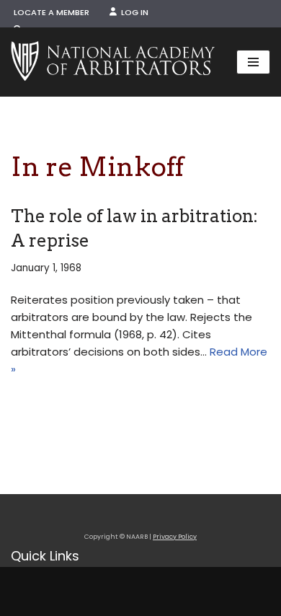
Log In (132, 12)
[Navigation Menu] (253, 62)
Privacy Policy (175, 536)
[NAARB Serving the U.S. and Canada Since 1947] (113, 62)
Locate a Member (51, 12)
